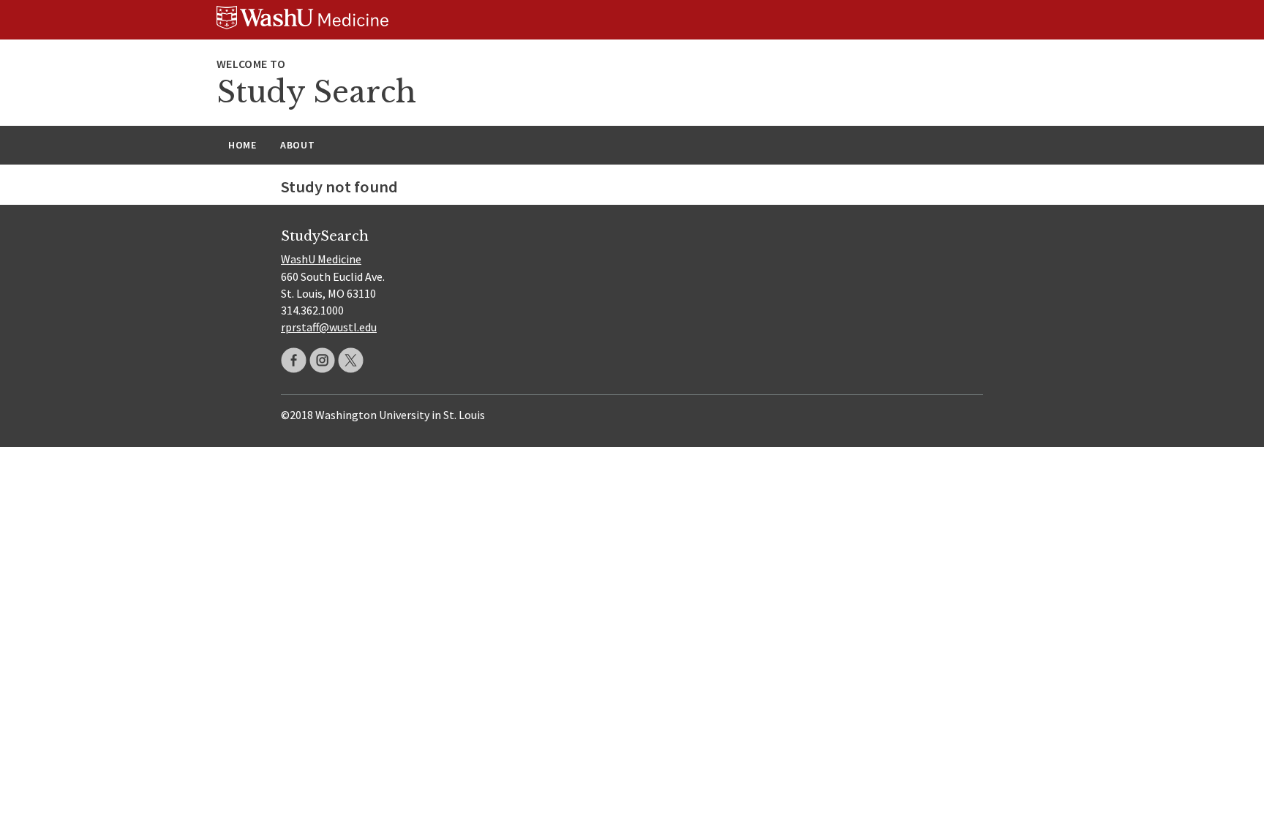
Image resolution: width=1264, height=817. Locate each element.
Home (242, 144)
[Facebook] (293, 360)
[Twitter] (351, 360)
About (297, 144)
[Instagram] (322, 360)
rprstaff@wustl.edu (329, 327)
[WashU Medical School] (632, 20)
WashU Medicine (321, 259)
